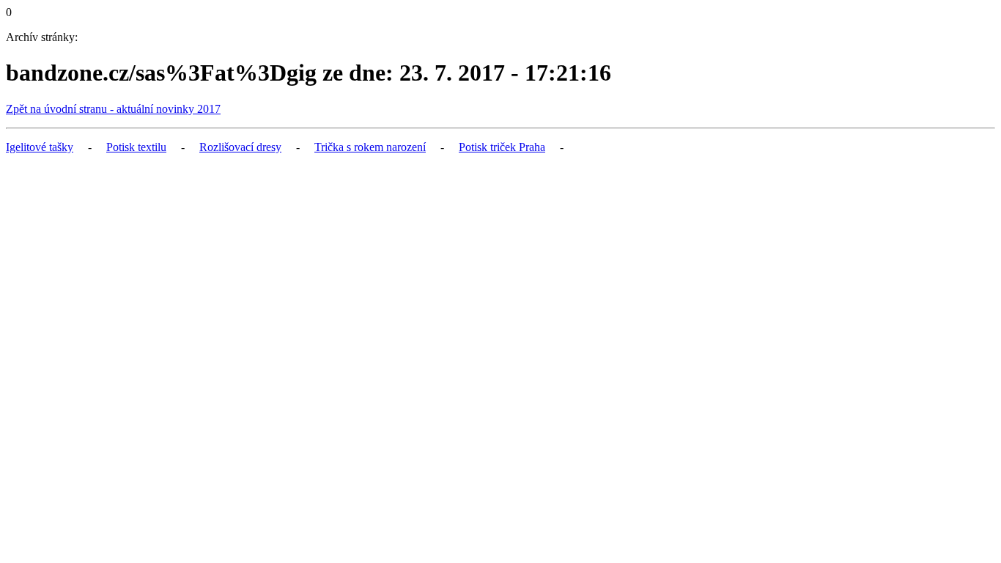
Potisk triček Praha (502, 147)
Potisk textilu (136, 147)
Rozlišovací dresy (240, 147)
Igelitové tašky (39, 147)
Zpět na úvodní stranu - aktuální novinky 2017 (113, 109)
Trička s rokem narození (370, 147)
